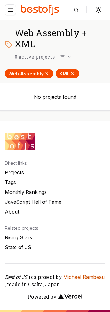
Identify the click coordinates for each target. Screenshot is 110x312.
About (12, 212)
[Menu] (10, 9)
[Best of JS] (41, 9)
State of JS (18, 247)
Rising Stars (18, 237)
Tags (10, 182)
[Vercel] (70, 296)
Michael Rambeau (84, 277)
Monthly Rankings (26, 192)
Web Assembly (26, 74)
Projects (14, 172)
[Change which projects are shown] (66, 57)
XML (64, 74)
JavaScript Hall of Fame (33, 202)
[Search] (76, 10)
